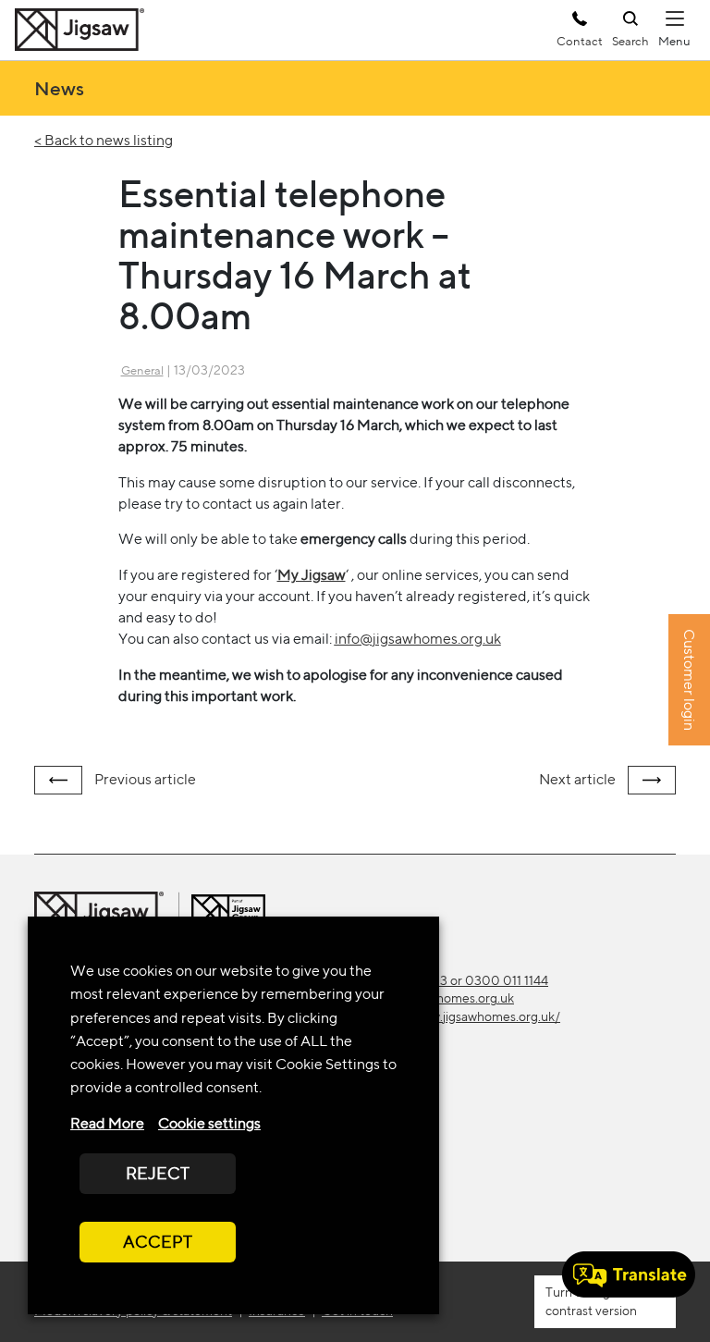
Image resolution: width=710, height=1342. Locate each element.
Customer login (689, 681)
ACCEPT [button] (157, 1241)
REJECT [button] (158, 1173)
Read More (107, 1123)
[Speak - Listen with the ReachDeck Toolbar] (628, 1274)
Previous (144, 779)
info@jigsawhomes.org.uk (418, 638)
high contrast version (591, 1301)
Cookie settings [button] (209, 1123)
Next (577, 779)
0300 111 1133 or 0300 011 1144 (458, 980)
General (142, 370)
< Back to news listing (103, 140)
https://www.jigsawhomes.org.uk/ (464, 1016)
